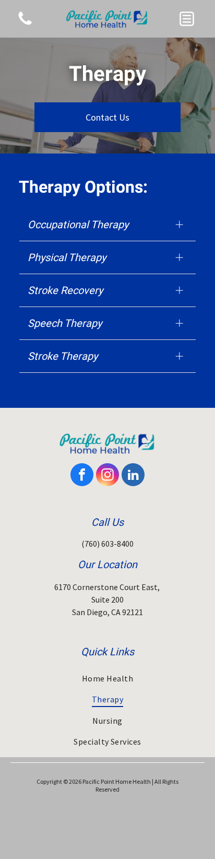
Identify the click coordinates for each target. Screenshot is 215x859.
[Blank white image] (25, 24)
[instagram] (107, 476)
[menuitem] (107, 678)
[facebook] (81, 476)
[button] (186, 18)
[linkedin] (133, 476)
